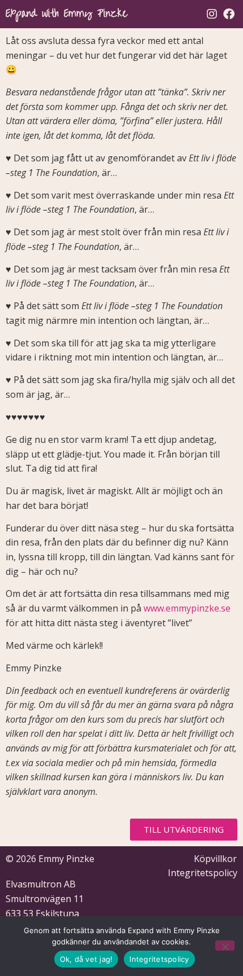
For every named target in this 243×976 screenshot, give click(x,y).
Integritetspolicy (159, 959)
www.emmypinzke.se (187, 608)
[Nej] (225, 945)
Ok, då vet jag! (86, 959)
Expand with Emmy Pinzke (66, 13)
